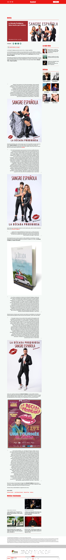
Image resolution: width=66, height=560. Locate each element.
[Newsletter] (12, 2)
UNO (29, 552)
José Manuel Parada (18, 492)
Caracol (49, 550)
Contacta (16, 546)
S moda (38, 553)
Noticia (9, 18)
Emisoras (20, 546)
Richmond (22, 553)
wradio (31, 552)
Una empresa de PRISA (15, 551)
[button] (8, 2)
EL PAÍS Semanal (42, 552)
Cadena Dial (38, 552)
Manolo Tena (26, 492)
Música (31, 492)
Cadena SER (40, 550)
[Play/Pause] (33, 559)
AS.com (42, 550)
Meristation (47, 553)
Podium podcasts (31, 553)
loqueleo (43, 553)
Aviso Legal (24, 546)
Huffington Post (23, 552)
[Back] (28, 559)
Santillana (31, 550)
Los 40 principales (27, 550)
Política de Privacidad (40, 546)
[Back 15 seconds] (30, 559)
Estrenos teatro (10, 492)
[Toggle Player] (57, 558)
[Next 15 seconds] (36, 559)
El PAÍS (22, 550)
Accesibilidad (28, 546)
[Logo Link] (33, 2)
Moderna (26, 553)
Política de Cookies (33, 546)
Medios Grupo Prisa (15, 553)
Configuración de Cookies (47, 546)
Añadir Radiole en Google (14, 47)
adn (45, 550)
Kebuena (48, 552)
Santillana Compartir (36, 550)
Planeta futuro (45, 552)
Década (23, 147)
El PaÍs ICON (35, 553)
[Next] (38, 559)
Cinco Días (35, 552)
